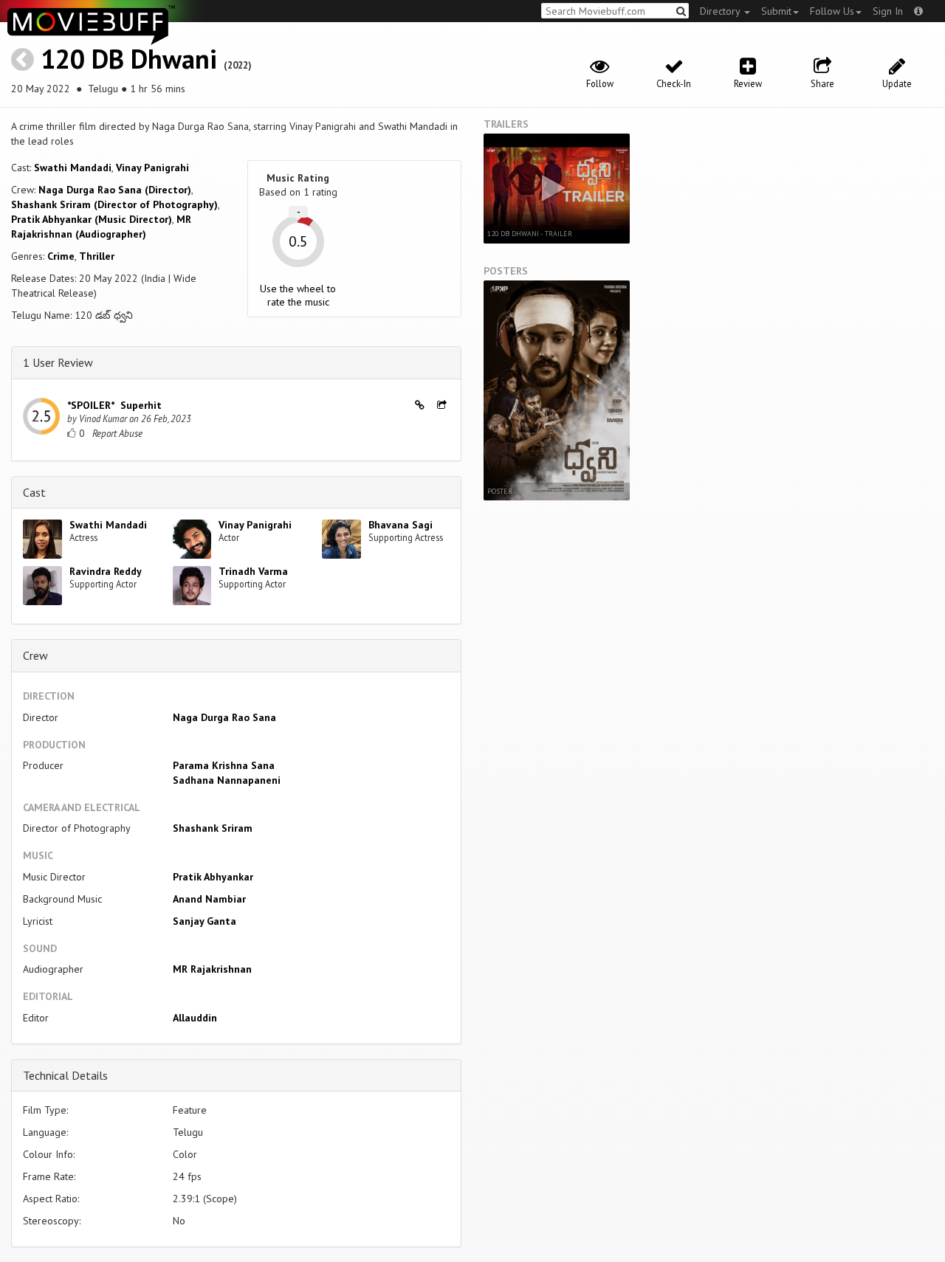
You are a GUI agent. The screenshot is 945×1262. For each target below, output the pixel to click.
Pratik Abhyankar (213, 876)
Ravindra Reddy (105, 571)
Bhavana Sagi (400, 524)
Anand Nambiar (209, 899)
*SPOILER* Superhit (114, 405)
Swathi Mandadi (72, 167)
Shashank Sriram (212, 828)
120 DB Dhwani (129, 58)
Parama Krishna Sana (224, 765)
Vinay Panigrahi (152, 167)
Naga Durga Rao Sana (224, 717)
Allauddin (195, 1017)
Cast (34, 492)
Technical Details (65, 1075)
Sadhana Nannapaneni (227, 780)
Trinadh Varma (253, 571)
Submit (776, 11)
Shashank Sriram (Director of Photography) (114, 204)
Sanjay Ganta (204, 921)
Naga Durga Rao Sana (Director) (114, 189)
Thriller (96, 256)
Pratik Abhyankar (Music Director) (91, 219)
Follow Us (832, 11)
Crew (35, 655)
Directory (721, 11)
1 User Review (58, 362)
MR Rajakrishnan (212, 969)
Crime (61, 256)
